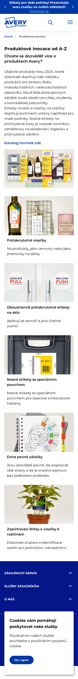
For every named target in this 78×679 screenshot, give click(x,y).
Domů (8, 36)
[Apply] (50, 22)
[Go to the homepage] (15, 23)
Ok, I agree (21, 660)
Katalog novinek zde (22, 143)
